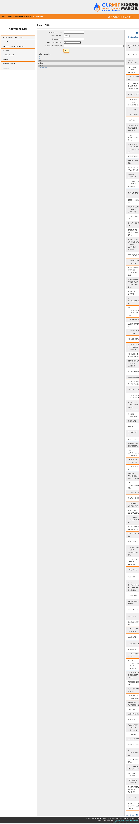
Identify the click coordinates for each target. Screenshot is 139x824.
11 (133, 33)
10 (39, 56)
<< (127, 33)
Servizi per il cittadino (9, 55)
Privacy (126, 822)
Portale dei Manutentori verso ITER (20, 17)
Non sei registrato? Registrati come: (13, 46)
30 (39, 58)
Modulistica (6, 59)
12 (137, 33)
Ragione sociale (43, 67)
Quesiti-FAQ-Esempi (9, 64)
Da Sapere (6, 50)
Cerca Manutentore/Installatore (12, 42)
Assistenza (6, 68)
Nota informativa (117, 822)
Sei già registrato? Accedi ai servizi (13, 37)
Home (3, 17)
